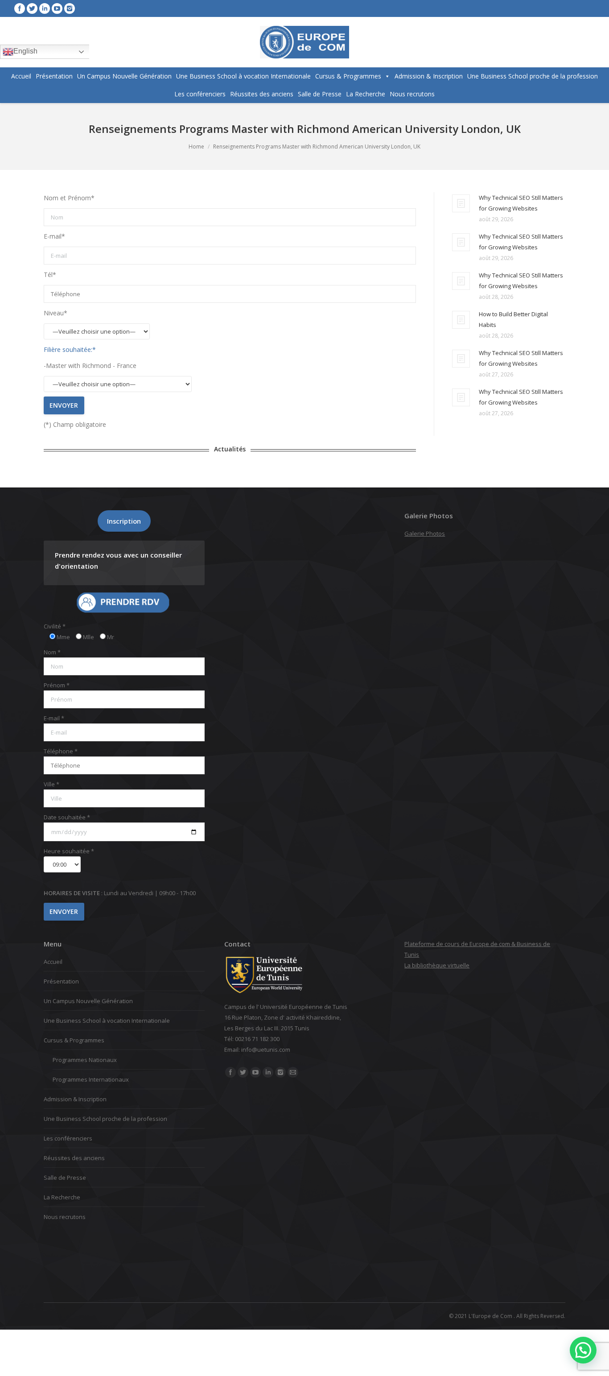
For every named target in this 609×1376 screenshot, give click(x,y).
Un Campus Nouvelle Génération (124, 76)
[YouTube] (57, 8)
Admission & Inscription (429, 76)
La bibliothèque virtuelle (436, 965)
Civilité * (55, 626)
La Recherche (365, 94)
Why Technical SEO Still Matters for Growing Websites (521, 203)
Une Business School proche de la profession (532, 76)
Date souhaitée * (67, 817)
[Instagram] (69, 8)
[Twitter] (32, 8)
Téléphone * (61, 751)
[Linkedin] (44, 8)
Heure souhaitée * (69, 851)
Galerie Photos (424, 533)
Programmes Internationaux (91, 1079)
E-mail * (54, 718)
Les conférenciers (200, 94)
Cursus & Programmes (348, 76)
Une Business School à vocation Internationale (243, 76)
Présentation (54, 76)
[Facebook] (19, 8)
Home (196, 146)
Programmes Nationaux (85, 1060)
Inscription (124, 521)
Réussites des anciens (261, 94)
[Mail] (293, 1072)
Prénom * (57, 685)
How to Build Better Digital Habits (513, 319)
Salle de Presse (320, 94)
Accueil (21, 76)
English (25, 51)
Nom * (52, 652)
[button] (583, 1350)
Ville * (51, 784)
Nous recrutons (412, 94)
